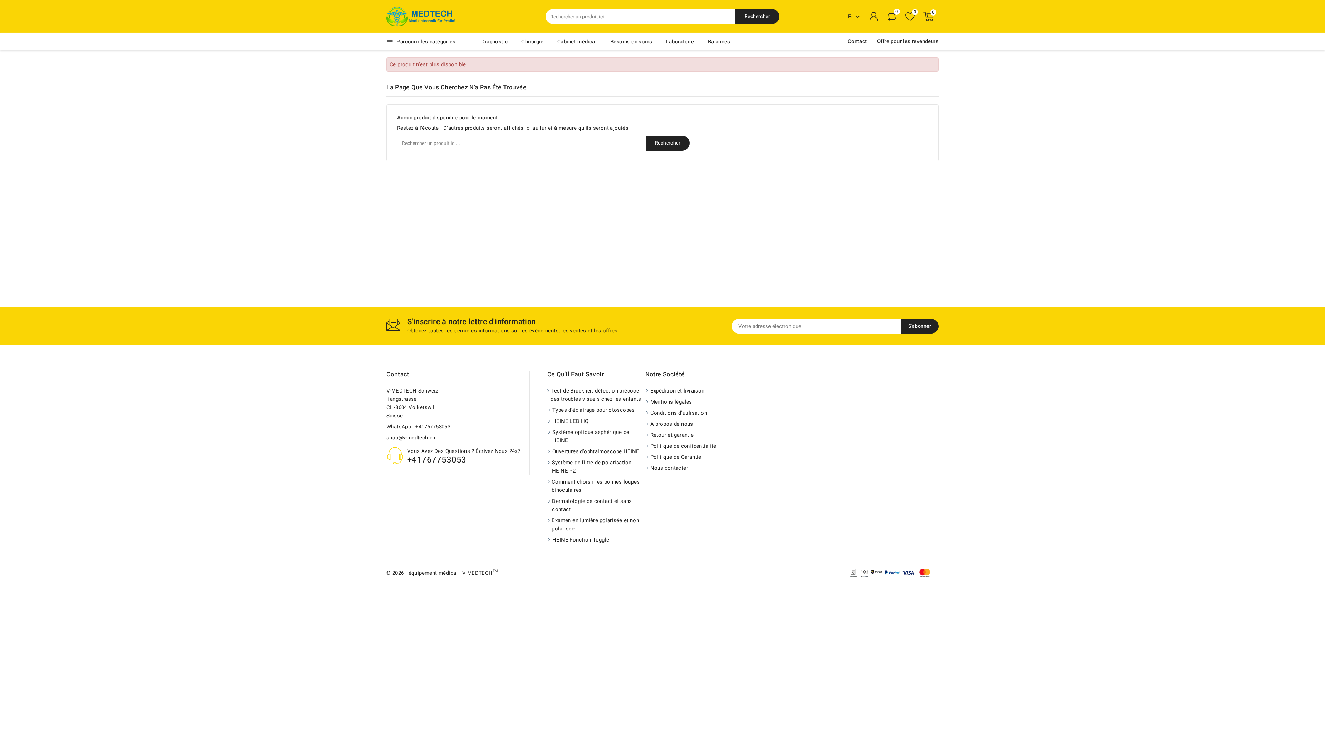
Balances (719, 42)
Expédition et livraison (677, 391)
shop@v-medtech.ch (410, 437)
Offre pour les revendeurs (908, 41)
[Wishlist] (910, 16)
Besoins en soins (631, 42)
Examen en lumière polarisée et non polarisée (595, 525)
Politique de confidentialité (683, 446)
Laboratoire (680, 42)
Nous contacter (669, 468)
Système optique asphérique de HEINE (590, 436)
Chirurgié (532, 42)
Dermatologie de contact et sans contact (592, 505)
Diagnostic (494, 42)
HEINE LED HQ (570, 421)
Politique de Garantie (675, 457)
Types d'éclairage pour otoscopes (593, 410)
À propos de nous (671, 424)
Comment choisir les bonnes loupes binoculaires (596, 486)
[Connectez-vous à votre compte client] (874, 16)
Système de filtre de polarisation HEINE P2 (591, 467)
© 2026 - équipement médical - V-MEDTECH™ (442, 573)
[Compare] (892, 16)
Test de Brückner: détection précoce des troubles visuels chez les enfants (596, 395)
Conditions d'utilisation (678, 413)
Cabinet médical (577, 42)
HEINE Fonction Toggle (580, 540)
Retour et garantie (672, 435)
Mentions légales (671, 402)
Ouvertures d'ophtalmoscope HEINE (595, 451)
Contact (857, 41)
